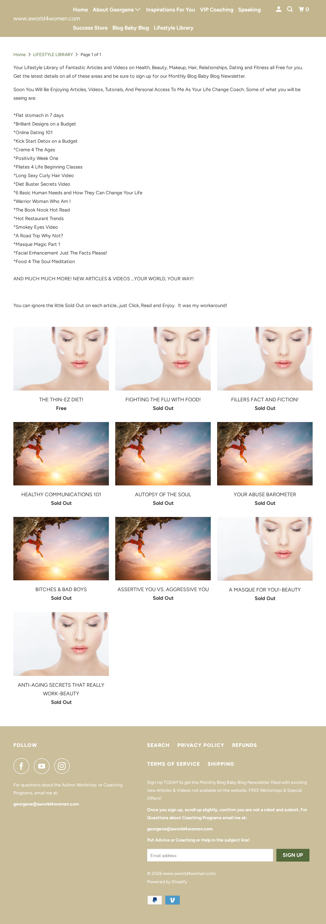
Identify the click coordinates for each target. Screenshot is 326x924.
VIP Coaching (216, 9)
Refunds (244, 745)
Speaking (249, 9)
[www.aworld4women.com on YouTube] (43, 766)
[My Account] (279, 9)
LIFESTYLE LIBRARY (53, 54)
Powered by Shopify (167, 882)
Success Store (90, 28)
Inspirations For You (170, 9)
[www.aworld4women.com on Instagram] (63, 766)
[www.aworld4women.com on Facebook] (22, 766)
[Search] (290, 9)
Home (80, 9)
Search (158, 745)
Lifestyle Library (174, 28)
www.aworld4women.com (38, 18)
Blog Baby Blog (130, 28)
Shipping (221, 764)
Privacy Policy (200, 745)
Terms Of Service (173, 764)
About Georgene (114, 9)
